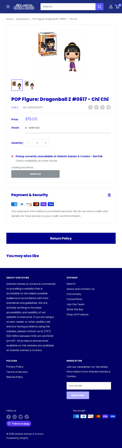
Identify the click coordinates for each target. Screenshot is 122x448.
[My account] (110, 6)
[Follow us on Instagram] (14, 416)
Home (9, 19)
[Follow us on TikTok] (26, 416)
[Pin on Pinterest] (96, 107)
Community (74, 294)
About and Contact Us (80, 289)
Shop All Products (77, 314)
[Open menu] (8, 6)
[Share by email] (108, 107)
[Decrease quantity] (28, 143)
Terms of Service (16, 372)
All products (22, 19)
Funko (14, 107)
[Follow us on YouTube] (20, 416)
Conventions (74, 299)
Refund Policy (14, 377)
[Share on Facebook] (90, 107)
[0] (117, 7)
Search (71, 284)
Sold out (35, 174)
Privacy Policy (15, 367)
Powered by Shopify (17, 438)
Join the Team (76, 304)
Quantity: (17, 143)
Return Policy (61, 238)
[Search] (99, 6)
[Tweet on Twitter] (102, 107)
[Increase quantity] (45, 143)
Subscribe (77, 395)
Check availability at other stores (36, 161)
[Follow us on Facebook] (8, 416)
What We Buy (75, 309)
